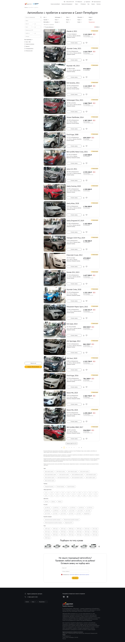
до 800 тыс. (47, 510)
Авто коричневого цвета (50, 474)
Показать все (92, 22)
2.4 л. (46, 495)
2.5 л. (52, 495)
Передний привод (49, 486)
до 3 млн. (55, 513)
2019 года (47, 534)
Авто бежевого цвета (91, 474)
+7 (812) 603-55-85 (32, 597)
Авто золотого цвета (49, 480)
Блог (88, 4)
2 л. (85, 492)
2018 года (95, 531)
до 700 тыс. (90, 507)
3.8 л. (84, 495)
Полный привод (60, 486)
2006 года (55, 528)
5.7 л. (96, 495)
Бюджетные (87, 513)
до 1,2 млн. (71, 510)
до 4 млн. (71, 513)
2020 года (55, 534)
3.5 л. (73, 495)
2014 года (63, 531)
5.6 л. (90, 495)
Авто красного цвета (64, 474)
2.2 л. (90, 492)
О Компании (83, 4)
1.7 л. (74, 492)
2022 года (71, 534)
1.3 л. (52, 492)
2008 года (71, 528)
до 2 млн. (88, 510)
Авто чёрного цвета (72, 471)
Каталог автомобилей (55, 4)
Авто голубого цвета (90, 477)
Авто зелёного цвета (49, 477)
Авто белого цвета (61, 471)
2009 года (79, 528)
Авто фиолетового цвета (63, 477)
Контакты (99, 4)
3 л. (68, 495)
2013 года (55, 531)
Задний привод (70, 486)
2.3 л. (96, 492)
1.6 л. (68, 492)
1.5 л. (63, 492)
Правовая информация (68, 606)
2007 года (63, 528)
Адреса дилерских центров (34, 593)
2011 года (95, 528)
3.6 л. (79, 495)
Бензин (46, 501)
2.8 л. (63, 495)
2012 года (47, 531)
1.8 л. (80, 492)
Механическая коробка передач (71, 519)
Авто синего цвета (84, 471)
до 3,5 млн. (63, 513)
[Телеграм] (67, 597)
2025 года (95, 534)
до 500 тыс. (73, 507)
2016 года (79, 531)
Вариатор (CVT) (68, 522)
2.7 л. (57, 495)
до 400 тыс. (56, 507)
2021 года (63, 534)
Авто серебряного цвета (77, 474)
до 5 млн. (79, 513)
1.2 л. (46, 492)
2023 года (79, 534)
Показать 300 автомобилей (33, 366)
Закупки (93, 4)
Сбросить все (33, 363)
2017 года (87, 531)
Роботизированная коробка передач (53, 522)
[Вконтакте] (64, 597)
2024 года (87, 534)
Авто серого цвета (49, 471)
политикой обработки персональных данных (79, 574)
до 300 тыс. (47, 507)
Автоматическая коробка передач (53, 519)
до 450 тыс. (64, 507)
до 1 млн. (64, 510)
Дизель (53, 501)
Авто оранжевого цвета (77, 477)
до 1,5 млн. (80, 510)
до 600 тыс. (81, 507)
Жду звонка (75, 578)
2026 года (47, 537)
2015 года (71, 531)
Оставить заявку (74, 42)
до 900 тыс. (56, 510)
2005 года (47, 528)
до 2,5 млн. (47, 513)
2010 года (87, 528)
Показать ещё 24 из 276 (72, 443)
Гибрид (59, 501)
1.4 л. (57, 492)
